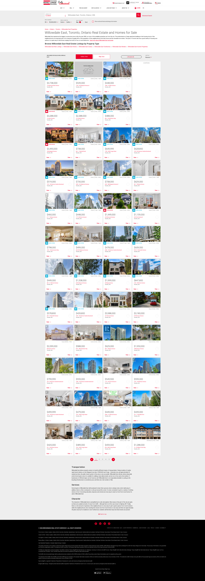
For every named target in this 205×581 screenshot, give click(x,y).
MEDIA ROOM (116, 527)
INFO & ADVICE (95, 8)
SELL (71, 8)
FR (143, 8)
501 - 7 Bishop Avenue (139, 184)
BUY (61, 8)
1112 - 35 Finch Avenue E (110, 381)
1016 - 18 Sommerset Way (53, 250)
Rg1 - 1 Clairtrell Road (81, 151)
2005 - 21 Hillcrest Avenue (111, 414)
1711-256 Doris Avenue (81, 217)
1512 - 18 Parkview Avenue (140, 381)
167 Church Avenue (109, 315)
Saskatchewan (72, 532)
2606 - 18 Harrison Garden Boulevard (113, 250)
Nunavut (125, 532)
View (69, 91)
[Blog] (157, 3)
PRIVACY (152, 527)
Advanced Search (147, 15)
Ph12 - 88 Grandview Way (81, 348)
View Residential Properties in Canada (46, 543)
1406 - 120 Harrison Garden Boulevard (84, 381)
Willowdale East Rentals (119, 46)
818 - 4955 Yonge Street (110, 447)
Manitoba (66, 532)
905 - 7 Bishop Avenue (110, 348)
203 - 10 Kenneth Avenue (52, 315)
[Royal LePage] (56, 3)
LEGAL (148, 527)
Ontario (46, 532)
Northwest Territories (100, 532)
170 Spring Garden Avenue (53, 85)
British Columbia (59, 532)
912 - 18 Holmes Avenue (52, 447)
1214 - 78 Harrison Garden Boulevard (55, 414)
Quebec (50, 532)
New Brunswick (79, 532)
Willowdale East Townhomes (102, 46)
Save (48, 91)
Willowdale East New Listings (53, 46)
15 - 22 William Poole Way (140, 447)
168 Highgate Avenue (52, 151)
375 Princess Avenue (139, 315)
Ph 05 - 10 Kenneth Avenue (140, 250)
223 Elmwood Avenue (110, 217)
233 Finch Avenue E (138, 217)
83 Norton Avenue (51, 348)
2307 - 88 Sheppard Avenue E (111, 184)
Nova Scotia (107, 532)
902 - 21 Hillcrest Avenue (52, 283)
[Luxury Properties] (132, 3)
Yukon (121, 532)
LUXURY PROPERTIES (127, 527)
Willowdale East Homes (70, 46)
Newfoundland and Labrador (89, 532)
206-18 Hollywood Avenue (82, 250)
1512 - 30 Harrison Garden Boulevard (55, 184)
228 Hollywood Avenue (81, 283)
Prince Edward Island (115, 532)
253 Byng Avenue (109, 283)
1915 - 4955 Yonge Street (81, 414)
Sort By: (147, 55)
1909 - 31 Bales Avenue (110, 85)
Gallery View (84, 56)
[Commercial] (146, 3)
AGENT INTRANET (142, 527)
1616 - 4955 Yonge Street (81, 447)
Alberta (54, 532)
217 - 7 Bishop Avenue (52, 217)
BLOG (121, 527)
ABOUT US (124, 8)
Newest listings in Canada (60, 543)
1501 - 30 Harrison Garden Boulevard (84, 315)
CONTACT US (110, 527)
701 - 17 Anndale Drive (139, 414)
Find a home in (41, 532)
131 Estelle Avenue (80, 118)
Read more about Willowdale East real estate (101, 40)
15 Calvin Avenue (51, 118)
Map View (101, 56)
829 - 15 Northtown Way (110, 118)
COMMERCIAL (135, 527)
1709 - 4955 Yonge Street (110, 151)
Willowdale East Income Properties (138, 46)
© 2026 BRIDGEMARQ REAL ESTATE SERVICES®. (52, 528)
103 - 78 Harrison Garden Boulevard (55, 381)
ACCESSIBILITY (163, 527)
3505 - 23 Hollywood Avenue (82, 184)
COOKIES (157, 527)
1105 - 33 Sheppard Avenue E (82, 85)
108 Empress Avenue (139, 348)
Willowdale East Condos (85, 46)
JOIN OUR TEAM (110, 8)
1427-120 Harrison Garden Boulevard (142, 151)
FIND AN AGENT (83, 8)
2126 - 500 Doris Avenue (139, 283)
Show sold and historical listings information (104, 21)
